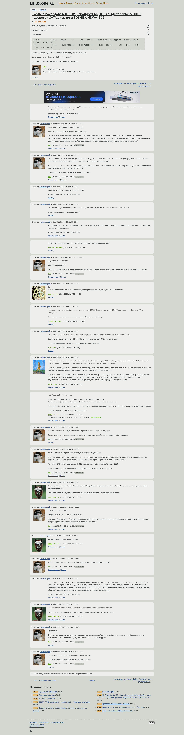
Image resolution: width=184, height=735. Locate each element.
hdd (35, 22)
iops (39, 22)
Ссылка (34, 77)
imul (49, 294)
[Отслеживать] (148, 33)
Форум (84, 3)
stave (50, 497)
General (43, 10)
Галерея (70, 3)
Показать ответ (53, 117)
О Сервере (33, 722)
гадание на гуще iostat (48, 692)
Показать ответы (54, 148)
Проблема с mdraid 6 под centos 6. (116, 704)
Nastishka (51, 247)
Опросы (91, 3)
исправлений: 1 (96, 417)
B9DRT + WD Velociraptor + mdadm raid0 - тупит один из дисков (64, 702)
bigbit (50, 415)
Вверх (152, 722)
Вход (150, 3)
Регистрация (140, 3)
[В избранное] (148, 26)
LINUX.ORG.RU (42, 3)
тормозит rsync (108, 692)
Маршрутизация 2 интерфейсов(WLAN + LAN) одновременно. (131, 85)
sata (44, 22)
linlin (44, 67)
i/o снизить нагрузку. (47, 695)
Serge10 (51, 321)
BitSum (50, 348)
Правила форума (43, 722)
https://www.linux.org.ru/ (37, 727)
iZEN (50, 384)
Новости (61, 3)
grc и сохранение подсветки (45, 85)
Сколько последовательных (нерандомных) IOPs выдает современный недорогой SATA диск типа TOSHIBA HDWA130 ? (86, 16)
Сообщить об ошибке (37, 724)
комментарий (45, 124)
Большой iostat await (47, 698)
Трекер (99, 3)
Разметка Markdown (57, 722)
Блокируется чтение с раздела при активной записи (123, 707)
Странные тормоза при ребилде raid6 (117, 711)
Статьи (77, 3)
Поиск (106, 3)
